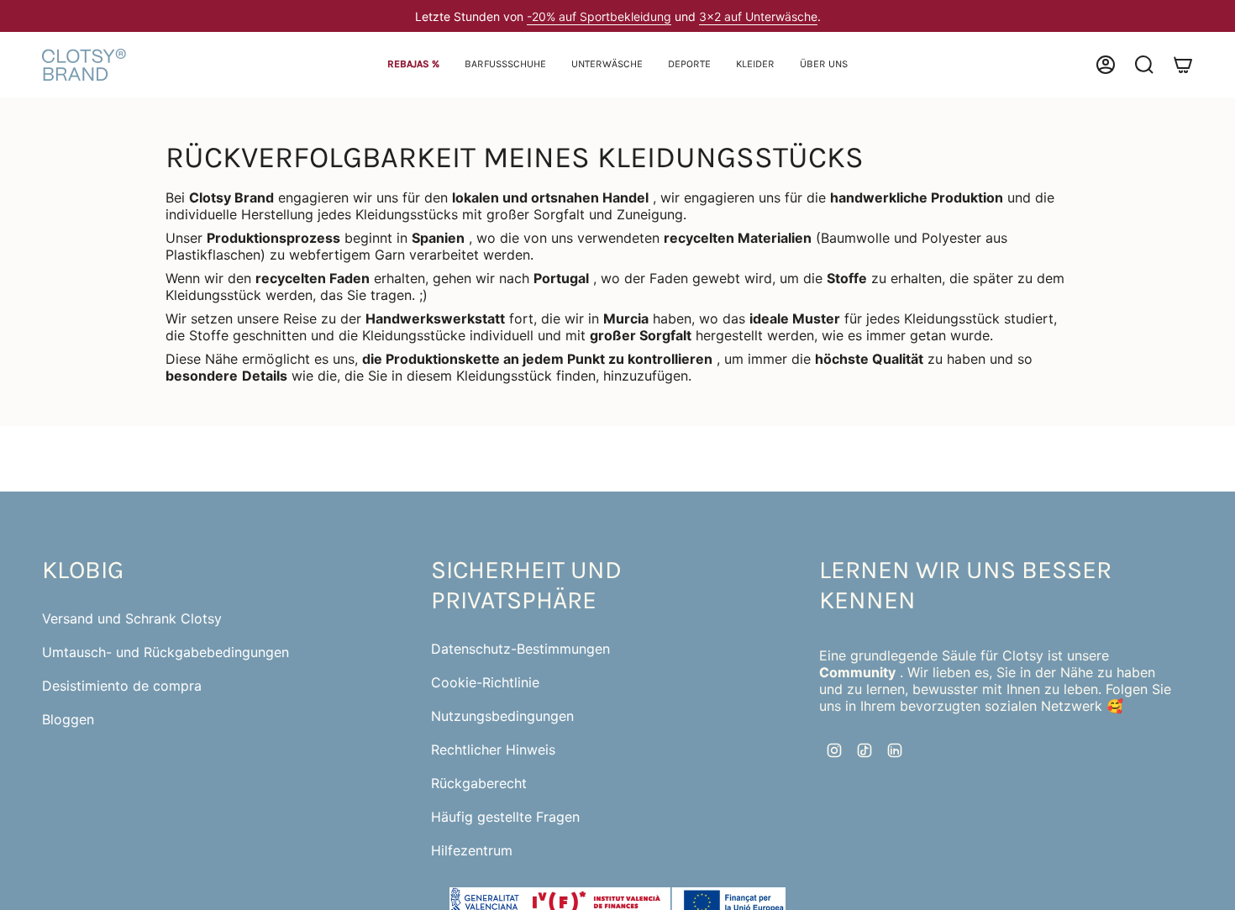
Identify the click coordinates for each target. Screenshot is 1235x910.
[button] (505, 65)
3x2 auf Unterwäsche (758, 16)
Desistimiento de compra (122, 685)
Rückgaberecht (479, 783)
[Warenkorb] (1183, 64)
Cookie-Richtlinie (485, 682)
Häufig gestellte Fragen (505, 816)
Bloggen (68, 719)
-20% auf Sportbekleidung (599, 16)
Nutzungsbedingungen (502, 715)
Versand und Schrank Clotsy (132, 618)
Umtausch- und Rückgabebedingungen (165, 652)
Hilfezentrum (471, 850)
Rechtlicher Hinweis (493, 749)
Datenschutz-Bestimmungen (520, 648)
